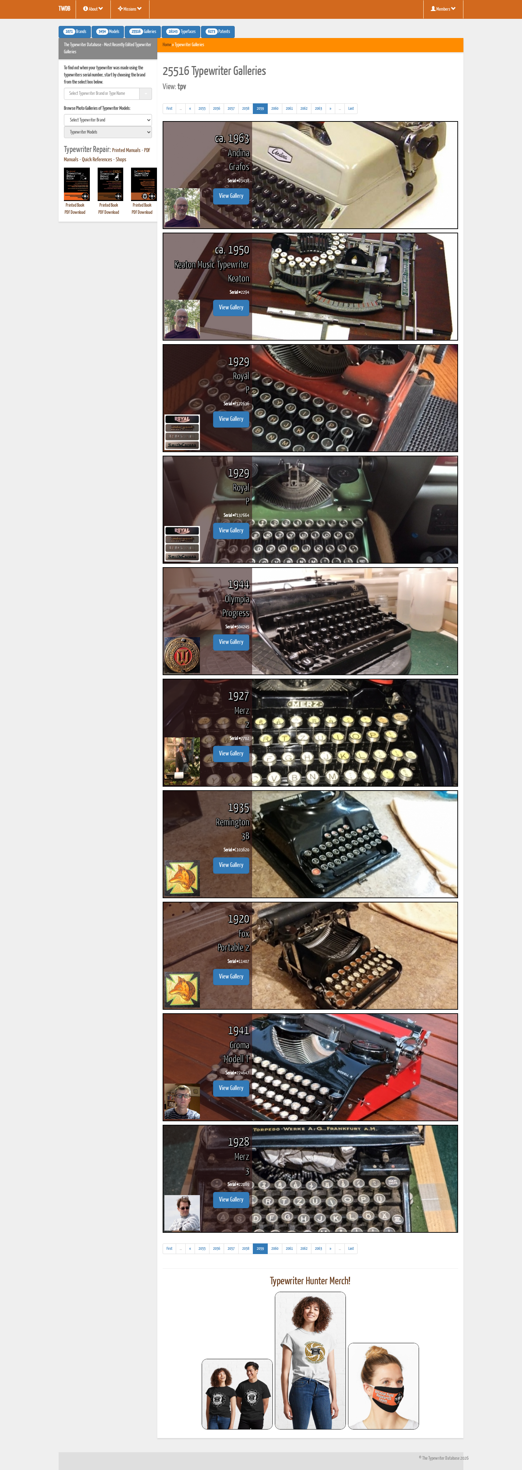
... (183, 110)
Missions (130, 9)
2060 (274, 108)
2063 (318, 108)
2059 (262, 108)
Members (443, 9)
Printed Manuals (126, 150)
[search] (108, 120)
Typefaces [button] (182, 31)
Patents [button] (219, 31)
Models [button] (109, 31)
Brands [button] (76, 31)
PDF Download (75, 212)
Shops (121, 159)
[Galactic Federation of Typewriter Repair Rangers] (310, 1361)
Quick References (97, 159)
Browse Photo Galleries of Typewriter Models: (97, 108)
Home (167, 45)
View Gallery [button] (231, 196)
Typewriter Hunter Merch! (310, 1281)
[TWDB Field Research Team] (383, 1386)
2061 (289, 108)
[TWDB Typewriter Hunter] (237, 1394)
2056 (216, 108)
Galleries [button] (144, 31)
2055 (202, 108)
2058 (245, 108)
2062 (304, 108)
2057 (231, 108)
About (93, 9)
